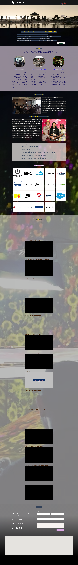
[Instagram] (19, 528)
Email (38, 516)
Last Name (53, 511)
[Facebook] (17, 528)
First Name (39, 511)
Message (38, 521)
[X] (22, 528)
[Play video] (39, 380)
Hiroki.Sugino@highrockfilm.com (23, 523)
